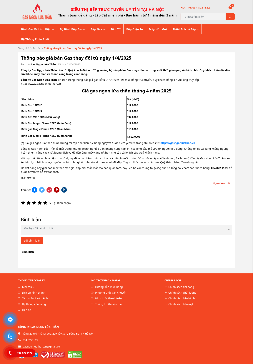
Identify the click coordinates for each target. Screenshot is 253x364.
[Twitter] (42, 190)
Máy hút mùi (158, 29)
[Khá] (35, 203)
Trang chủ (23, 48)
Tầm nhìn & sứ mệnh (34, 298)
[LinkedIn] (64, 190)
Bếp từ (116, 29)
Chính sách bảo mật (180, 304)
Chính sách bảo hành (181, 298)
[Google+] (49, 190)
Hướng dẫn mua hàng (108, 287)
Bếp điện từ (134, 29)
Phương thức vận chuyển (110, 292)
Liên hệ (26, 310)
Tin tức (36, 48)
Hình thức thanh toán (108, 298)
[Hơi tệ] (29, 203)
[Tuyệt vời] (46, 203)
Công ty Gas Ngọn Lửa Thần (38, 148)
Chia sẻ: (26, 190)
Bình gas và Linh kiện (36, 29)
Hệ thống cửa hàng (33, 304)
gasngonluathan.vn (49, 83)
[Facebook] (34, 190)
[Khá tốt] (40, 203)
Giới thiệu (27, 287)
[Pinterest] (56, 190)
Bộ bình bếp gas (71, 29)
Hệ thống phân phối (35, 39)
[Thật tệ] (23, 203)
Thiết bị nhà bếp (184, 29)
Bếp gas (97, 29)
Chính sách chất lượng (182, 292)
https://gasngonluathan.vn (177, 143)
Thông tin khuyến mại (108, 304)
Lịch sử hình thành (33, 292)
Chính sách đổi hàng (181, 287)
